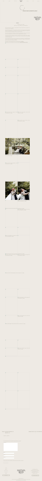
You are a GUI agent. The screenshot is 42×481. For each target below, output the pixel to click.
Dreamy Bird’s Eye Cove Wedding (35, 431)
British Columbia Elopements (21, 25)
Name (4, 452)
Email (4, 454)
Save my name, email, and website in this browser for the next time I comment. (13, 460)
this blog (22, 41)
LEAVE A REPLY (6, 435)
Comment (4, 442)
